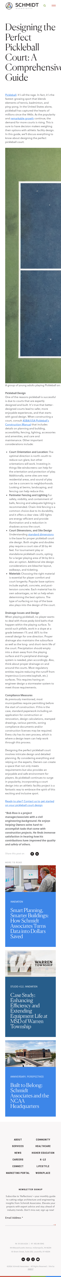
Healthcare (43, 1146)
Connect (18, 1166)
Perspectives (35, 1076)
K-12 (43, 1159)
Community (43, 1139)
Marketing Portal (18, 1172)
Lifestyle (43, 1166)
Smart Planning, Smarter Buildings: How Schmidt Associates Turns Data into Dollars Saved (29, 923)
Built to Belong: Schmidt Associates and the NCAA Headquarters (29, 1095)
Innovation (16, 901)
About (18, 1139)
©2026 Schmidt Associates (18, 1266)
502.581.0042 (39, 1243)
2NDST (30, 1269)
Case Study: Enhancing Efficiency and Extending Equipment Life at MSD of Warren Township (28, 1011)
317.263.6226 (23, 1243)
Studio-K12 (17, 986)
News (17, 1152)
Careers (18, 1159)
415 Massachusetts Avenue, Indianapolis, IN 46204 (30, 1247)
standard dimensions (41, 534)
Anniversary (18, 1076)
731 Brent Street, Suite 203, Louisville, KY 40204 (30, 1251)
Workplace (43, 1172)
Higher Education (43, 1152)
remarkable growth (22, 118)
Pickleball (10, 95)
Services (18, 1146)
